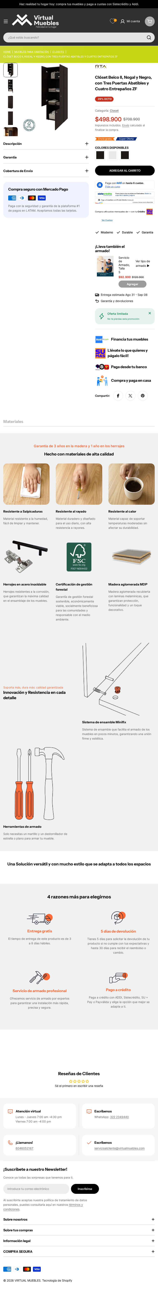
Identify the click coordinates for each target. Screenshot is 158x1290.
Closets (58, 51)
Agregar (132, 284)
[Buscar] (148, 37)
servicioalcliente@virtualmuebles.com (119, 1148)
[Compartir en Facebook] (118, 396)
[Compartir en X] (130, 396)
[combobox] (79, 37)
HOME (7, 51)
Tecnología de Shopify (57, 1280)
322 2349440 (119, 1117)
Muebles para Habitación (31, 51)
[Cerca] (150, 313)
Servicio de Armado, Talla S (122, 265)
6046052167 (24, 1148)
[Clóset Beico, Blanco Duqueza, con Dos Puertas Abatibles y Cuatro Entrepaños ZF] (112, 155)
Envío (125, 125)
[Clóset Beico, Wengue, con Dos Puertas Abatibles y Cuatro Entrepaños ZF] (125, 155)
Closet (114, 110)
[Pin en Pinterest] (143, 396)
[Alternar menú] (5, 21)
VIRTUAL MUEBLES (28, 1280)
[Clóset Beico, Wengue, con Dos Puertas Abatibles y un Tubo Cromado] (100, 155)
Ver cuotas (107, 220)
